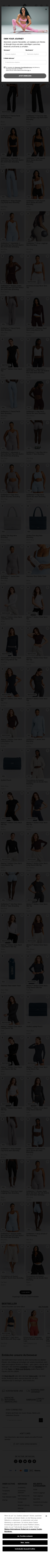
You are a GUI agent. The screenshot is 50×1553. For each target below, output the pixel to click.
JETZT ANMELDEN (25, 76)
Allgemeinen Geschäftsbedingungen (23, 67)
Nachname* (29, 50)
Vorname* (7, 50)
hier (28, 70)
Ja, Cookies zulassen (25, 1536)
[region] (25, 1532)
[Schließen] (46, 1516)
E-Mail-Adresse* (9, 58)
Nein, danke (25, 1542)
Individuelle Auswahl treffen (25, 1549)
